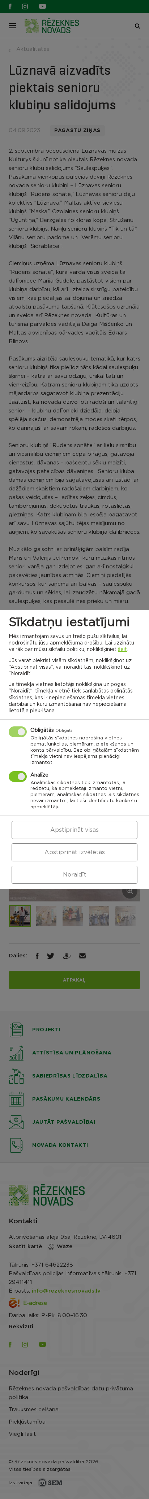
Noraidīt (74, 875)
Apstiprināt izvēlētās (74, 852)
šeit (122, 649)
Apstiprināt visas (74, 830)
